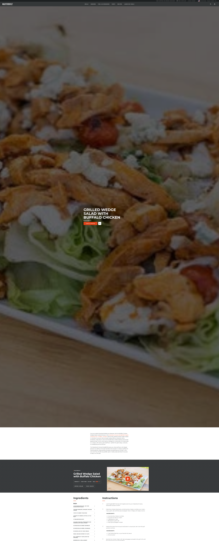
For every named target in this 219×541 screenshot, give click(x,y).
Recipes (119, 4)
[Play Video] (128, 479)
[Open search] (211, 4)
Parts (113, 4)
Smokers (93, 4)
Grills (86, 4)
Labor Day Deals (129, 4)
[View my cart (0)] (215, 4)
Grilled (81, 486)
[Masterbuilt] (8, 4)
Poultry (92, 486)
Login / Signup (191, 0)
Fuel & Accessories (104, 4)
